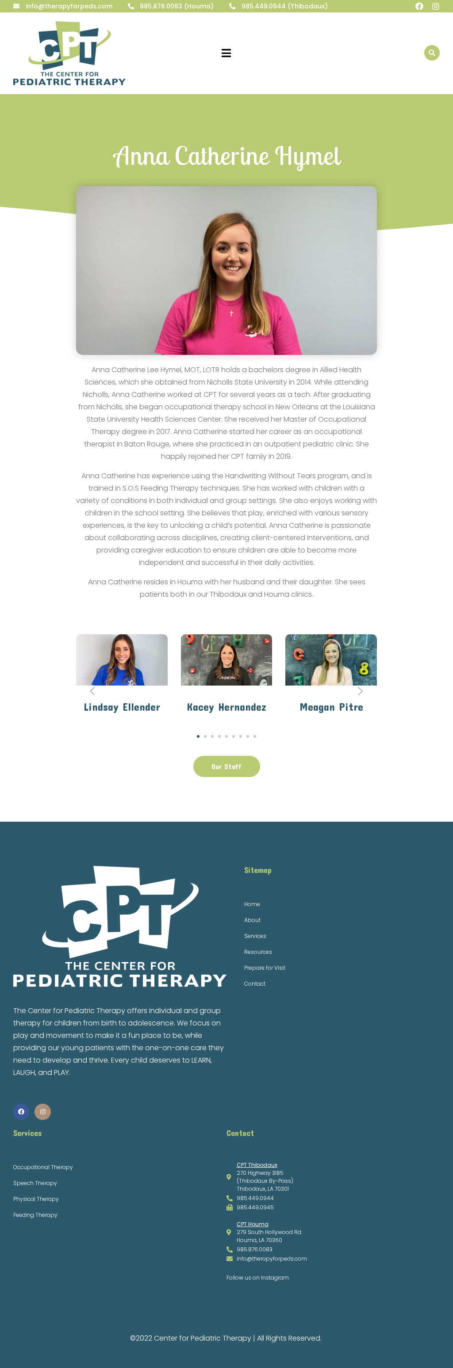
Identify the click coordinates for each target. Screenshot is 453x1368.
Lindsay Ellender (122, 707)
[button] (198, 736)
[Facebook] (419, 6)
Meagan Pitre (331, 707)
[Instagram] (436, 6)
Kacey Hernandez (226, 707)
